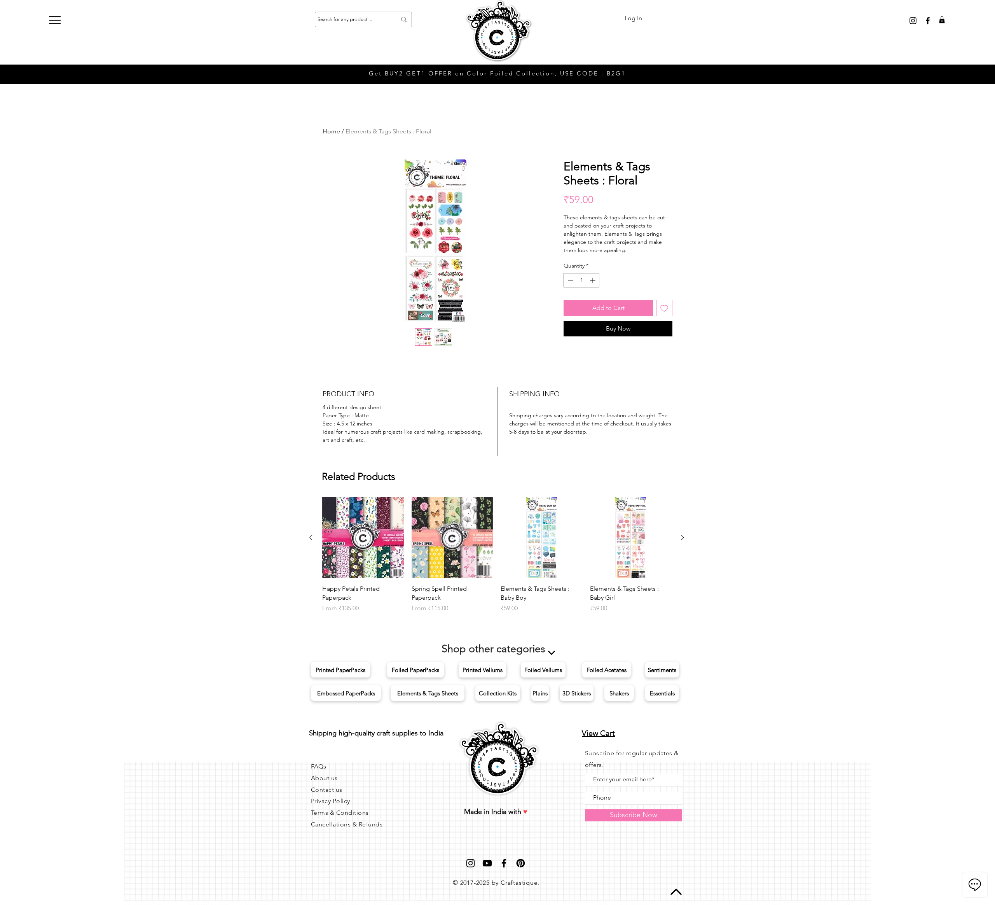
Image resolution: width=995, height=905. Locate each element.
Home (331, 131)
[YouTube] (487, 863)
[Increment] (593, 280)
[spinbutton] (581, 280)
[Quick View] (363, 538)
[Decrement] (569, 280)
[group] (496, 555)
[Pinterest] (520, 863)
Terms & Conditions (340, 812)
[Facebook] (504, 863)
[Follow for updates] (913, 20)
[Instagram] (470, 863)
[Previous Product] (311, 537)
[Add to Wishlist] (664, 308)
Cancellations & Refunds (346, 824)
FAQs (318, 766)
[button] (55, 20)
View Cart (598, 733)
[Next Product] (682, 537)
